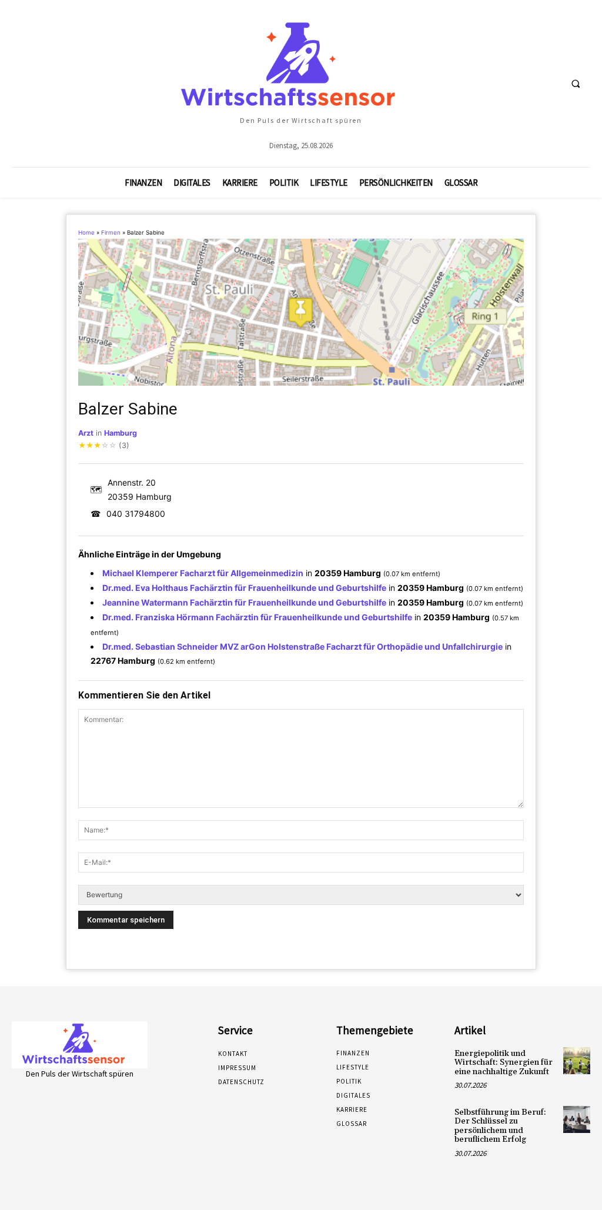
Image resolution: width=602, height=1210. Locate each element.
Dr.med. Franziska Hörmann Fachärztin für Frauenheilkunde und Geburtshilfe (257, 617)
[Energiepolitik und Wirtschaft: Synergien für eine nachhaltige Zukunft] (576, 1060)
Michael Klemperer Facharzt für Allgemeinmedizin (202, 573)
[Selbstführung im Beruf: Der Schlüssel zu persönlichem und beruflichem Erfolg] (576, 1119)
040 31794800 (135, 514)
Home (86, 232)
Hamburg (120, 433)
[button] (575, 84)
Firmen (111, 232)
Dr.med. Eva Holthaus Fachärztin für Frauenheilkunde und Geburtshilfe (244, 588)
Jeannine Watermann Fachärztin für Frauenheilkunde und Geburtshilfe (244, 602)
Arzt (85, 433)
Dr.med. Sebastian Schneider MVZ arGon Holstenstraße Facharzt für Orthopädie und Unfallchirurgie (302, 646)
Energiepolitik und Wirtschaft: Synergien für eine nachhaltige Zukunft (503, 1062)
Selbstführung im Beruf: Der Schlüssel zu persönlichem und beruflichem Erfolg (500, 1126)
